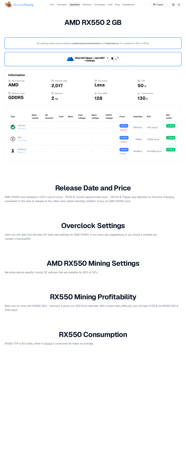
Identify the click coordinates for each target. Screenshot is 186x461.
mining (48, 343)
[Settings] (173, 4)
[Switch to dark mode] (179, 4)
